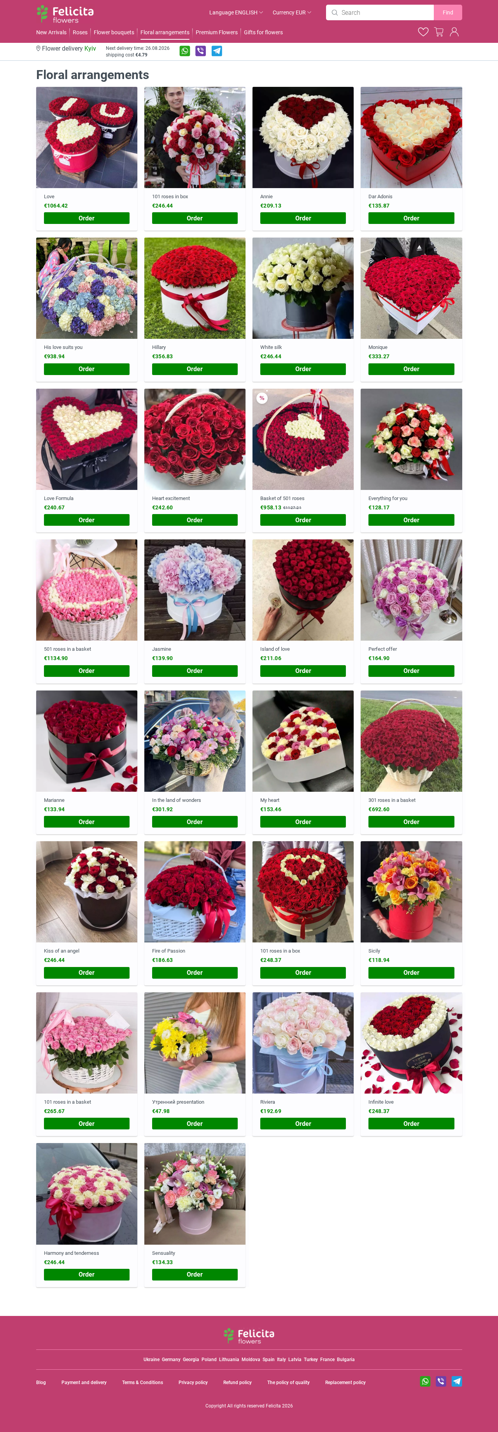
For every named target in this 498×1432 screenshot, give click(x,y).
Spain (269, 1359)
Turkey (311, 1359)
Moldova (251, 1359)
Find (448, 12)
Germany (171, 1359)
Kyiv (90, 48)
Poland (209, 1359)
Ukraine (152, 1359)
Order (87, 218)
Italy (281, 1359)
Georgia (191, 1359)
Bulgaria (346, 1359)
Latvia (295, 1359)
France (327, 1359)
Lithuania (229, 1359)
